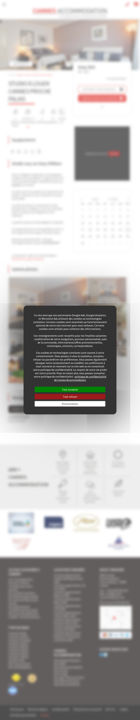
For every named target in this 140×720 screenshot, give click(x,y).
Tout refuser (70, 396)
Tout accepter (70, 389)
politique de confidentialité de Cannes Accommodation (80, 378)
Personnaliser (70, 403)
